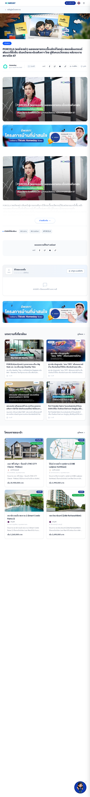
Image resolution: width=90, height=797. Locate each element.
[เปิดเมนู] (84, 3)
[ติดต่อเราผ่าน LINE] (80, 787)
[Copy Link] (65, 66)
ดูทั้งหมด (80, 334)
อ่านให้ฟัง (74, 66)
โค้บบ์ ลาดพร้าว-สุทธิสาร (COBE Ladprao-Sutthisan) (62, 465)
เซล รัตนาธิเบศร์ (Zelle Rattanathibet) (65, 515)
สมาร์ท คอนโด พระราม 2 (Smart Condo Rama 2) (23, 517)
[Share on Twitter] (55, 66)
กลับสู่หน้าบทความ (14, 9)
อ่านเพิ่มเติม (43, 220)
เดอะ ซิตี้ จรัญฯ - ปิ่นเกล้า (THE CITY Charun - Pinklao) (22, 465)
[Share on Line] (60, 66)
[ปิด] (86, 782)
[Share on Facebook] (49, 66)
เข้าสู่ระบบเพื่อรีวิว (77, 271)
